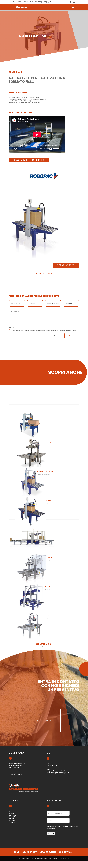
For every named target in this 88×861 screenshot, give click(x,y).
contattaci (44, 720)
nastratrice (40, 274)
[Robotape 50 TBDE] (44, 509)
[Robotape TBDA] (44, 423)
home (16, 852)
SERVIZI (11, 819)
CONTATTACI (13, 822)
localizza (16, 774)
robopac (49, 274)
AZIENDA (12, 813)
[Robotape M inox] (44, 624)
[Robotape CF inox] (44, 566)
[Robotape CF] (44, 595)
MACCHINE (12, 815)
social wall (65, 852)
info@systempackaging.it (56, 771)
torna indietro (65, 265)
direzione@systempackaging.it (58, 773)
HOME (11, 812)
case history (29, 852)
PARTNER (12, 821)
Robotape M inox (44, 644)
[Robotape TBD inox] (44, 451)
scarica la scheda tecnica (29, 160)
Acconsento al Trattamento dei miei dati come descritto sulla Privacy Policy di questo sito (44, 330)
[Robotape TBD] (44, 480)
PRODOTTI (12, 817)
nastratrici (41, 647)
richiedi (73, 335)
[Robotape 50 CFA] (44, 538)
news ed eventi (48, 852)
